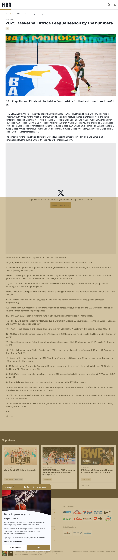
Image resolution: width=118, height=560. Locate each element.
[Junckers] (67, 533)
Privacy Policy (76, 551)
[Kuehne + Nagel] (77, 533)
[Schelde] (87, 533)
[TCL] (77, 518)
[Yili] (107, 518)
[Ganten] (77, 512)
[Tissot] (87, 518)
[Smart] (67, 518)
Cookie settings (110, 551)
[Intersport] (87, 512)
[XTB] (97, 518)
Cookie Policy (100, 551)
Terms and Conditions (89, 551)
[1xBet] (67, 512)
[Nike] (107, 512)
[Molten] (97, 512)
